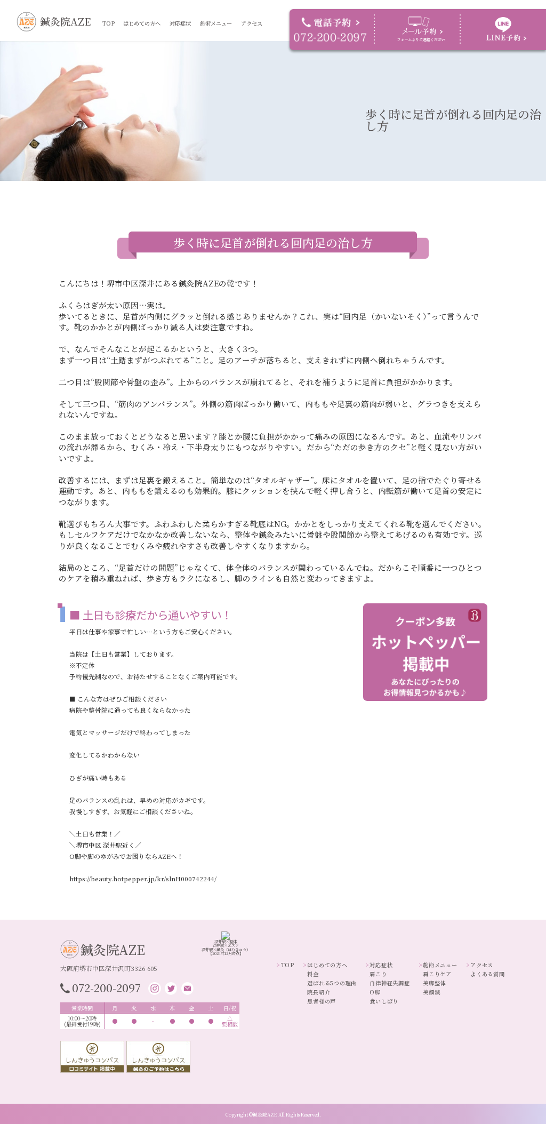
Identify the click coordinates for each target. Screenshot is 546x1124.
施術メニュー (216, 23)
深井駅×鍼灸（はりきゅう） (226, 949)
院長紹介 (137, 39)
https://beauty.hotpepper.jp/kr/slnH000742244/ (142, 878)
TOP (108, 23)
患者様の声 (140, 44)
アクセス (251, 23)
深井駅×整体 (225, 941)
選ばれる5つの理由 (146, 34)
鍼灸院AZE (65, 21)
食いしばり (186, 44)
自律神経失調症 (190, 34)
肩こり (181, 30)
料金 (133, 30)
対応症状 (180, 23)
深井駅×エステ (226, 945)
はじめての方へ (141, 23)
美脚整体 (213, 34)
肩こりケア (216, 30)
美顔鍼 (211, 39)
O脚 (178, 39)
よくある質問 (259, 30)
